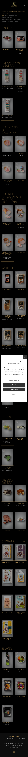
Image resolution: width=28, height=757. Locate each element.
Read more (14, 394)
